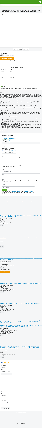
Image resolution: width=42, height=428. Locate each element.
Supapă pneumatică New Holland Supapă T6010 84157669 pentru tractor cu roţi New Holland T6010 (20, 283)
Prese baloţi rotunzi (26, 200)
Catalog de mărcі (4, 395)
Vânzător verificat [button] (6, 139)
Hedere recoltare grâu (19, 200)
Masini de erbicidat (30, 201)
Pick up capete (19, 201)
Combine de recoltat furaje (5, 201)
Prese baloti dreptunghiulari (35, 200)
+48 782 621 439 (13, 150)
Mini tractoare (24, 201)
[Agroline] (4, 8)
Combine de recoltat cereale (10, 200)
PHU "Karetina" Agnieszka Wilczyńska (8, 138)
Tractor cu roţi (2, 200)
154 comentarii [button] (11, 142)
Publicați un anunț (5, 271)
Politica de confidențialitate (6, 389)
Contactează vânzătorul (5, 371)
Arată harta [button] (20, 165)
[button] (40, 2)
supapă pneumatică (13, 62)
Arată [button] (9, 150)
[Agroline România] (7, 2)
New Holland (12, 60)
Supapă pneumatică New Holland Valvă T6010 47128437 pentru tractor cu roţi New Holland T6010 (20, 303)
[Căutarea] (40, 5)
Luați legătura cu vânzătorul (7, 58)
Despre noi (3, 367)
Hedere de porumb (13, 201)
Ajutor (2, 369)
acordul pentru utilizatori (28, 191)
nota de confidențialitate (15, 191)
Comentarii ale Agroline (5, 393)
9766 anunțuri (8, 140)
